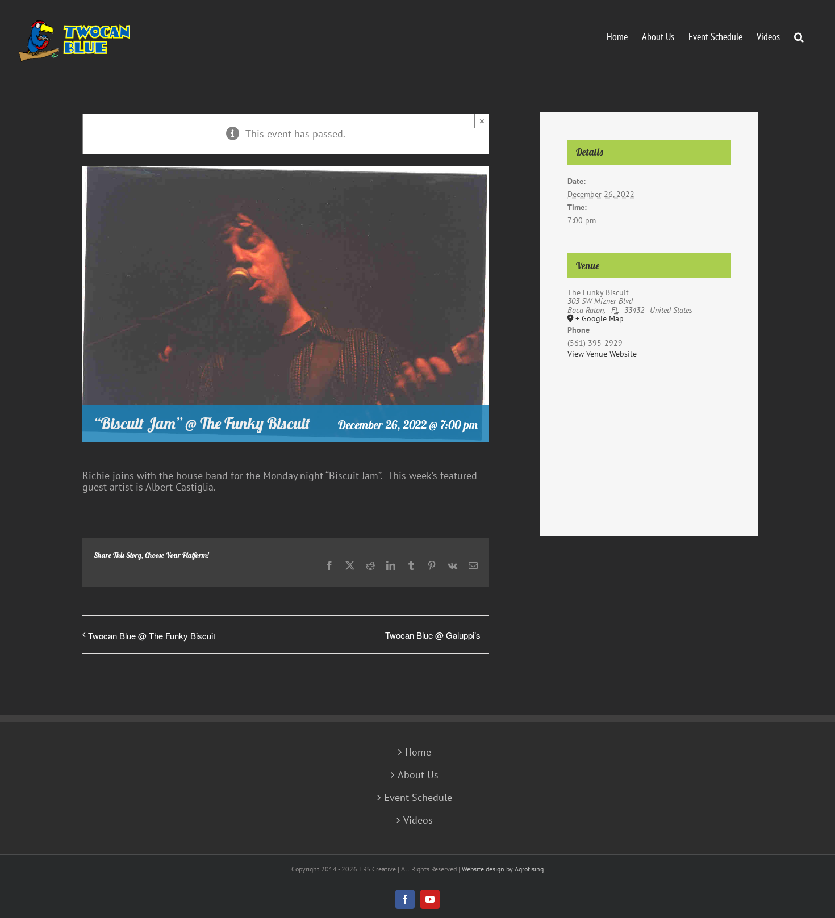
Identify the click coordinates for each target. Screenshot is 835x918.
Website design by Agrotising (503, 869)
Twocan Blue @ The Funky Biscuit (151, 636)
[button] (799, 35)
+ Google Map (599, 319)
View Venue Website (602, 354)
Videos (418, 820)
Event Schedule (418, 797)
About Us (418, 775)
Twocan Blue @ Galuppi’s (433, 635)
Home (418, 752)
